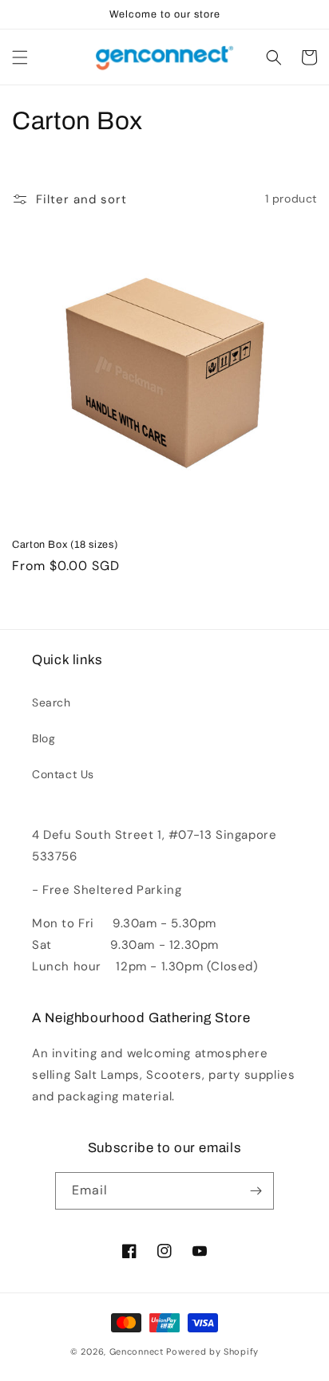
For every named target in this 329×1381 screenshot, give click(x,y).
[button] (20, 57)
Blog (43, 738)
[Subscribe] (255, 1191)
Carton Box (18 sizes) (64, 544)
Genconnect (136, 1351)
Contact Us (63, 774)
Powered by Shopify (212, 1351)
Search (51, 702)
